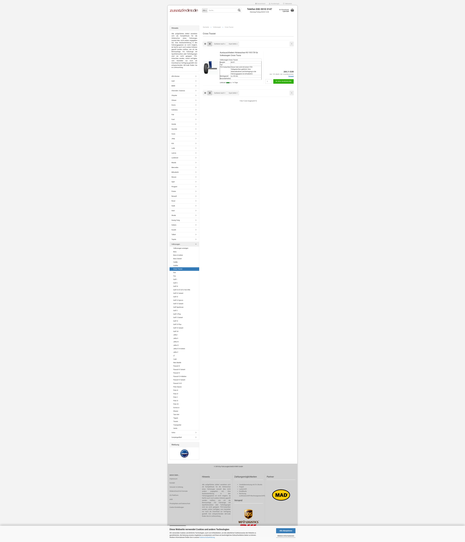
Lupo (175, 359)
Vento (175, 428)
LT (174, 356)
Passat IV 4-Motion (179, 376)
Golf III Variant (178, 293)
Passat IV (176, 373)
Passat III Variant (179, 369)
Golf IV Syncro (178, 300)
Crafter (175, 265)
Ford (172, 119)
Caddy (175, 262)
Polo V (175, 397)
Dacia (173, 105)
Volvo (173, 432)
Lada (173, 148)
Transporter (177, 425)
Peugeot (174, 186)
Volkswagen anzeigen (180, 248)
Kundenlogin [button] (274, 3)
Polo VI (175, 401)
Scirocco (176, 407)
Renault (174, 196)
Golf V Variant (178, 317)
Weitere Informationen (285, 536)
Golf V (175, 310)
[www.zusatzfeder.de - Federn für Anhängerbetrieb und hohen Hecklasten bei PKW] (184, 10)
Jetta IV (176, 345)
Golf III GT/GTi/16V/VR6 (181, 290)
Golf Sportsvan (178, 307)
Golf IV (175, 297)
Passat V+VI (177, 383)
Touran (175, 421)
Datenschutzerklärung (207, 537)
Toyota (173, 239)
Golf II (175, 283)
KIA (172, 143)
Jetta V (175, 352)
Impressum (173, 479)
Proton (173, 191)
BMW (173, 86)
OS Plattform (174, 495)
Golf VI (175, 321)
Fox (174, 276)
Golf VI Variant (178, 328)
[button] (260, 3)
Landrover (174, 158)
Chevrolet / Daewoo (178, 91)
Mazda (173, 162)
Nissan (173, 177)
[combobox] (220, 44)
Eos (174, 272)
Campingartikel (176, 437)
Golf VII (175, 331)
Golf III (175, 286)
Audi (172, 81)
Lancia (173, 153)
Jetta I (175, 335)
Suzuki (173, 230)
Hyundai (174, 129)
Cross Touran (177, 269)
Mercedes (174, 167)
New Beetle (177, 362)
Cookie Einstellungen (177, 507)
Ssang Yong (175, 220)
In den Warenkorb (283, 81)
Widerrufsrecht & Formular (179, 491)
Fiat (172, 114)
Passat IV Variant (179, 380)
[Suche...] (239, 10)
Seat (173, 211)
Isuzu (173, 134)
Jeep (173, 138)
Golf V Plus (177, 314)
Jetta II (175, 338)
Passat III (176, 366)
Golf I (175, 279)
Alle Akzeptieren (285, 531)
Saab (173, 206)
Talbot (173, 234)
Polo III (175, 390)
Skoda (173, 215)
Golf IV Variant (178, 304)
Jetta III (176, 342)
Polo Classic (177, 387)
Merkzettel (288, 3)
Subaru (173, 225)
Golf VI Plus (177, 324)
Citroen (173, 100)
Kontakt (172, 483)
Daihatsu (174, 110)
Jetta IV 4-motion (179, 349)
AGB (171, 499)
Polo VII (176, 404)
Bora (174, 252)
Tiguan (175, 418)
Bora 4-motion (178, 255)
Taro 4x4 (176, 414)
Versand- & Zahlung (176, 487)
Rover (173, 201)
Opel (173, 182)
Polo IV (175, 394)
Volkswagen (175, 244)
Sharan (175, 411)
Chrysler (174, 95)
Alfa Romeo (175, 76)
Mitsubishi (175, 172)
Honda (173, 124)
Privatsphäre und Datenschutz (180, 503)
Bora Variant (177, 259)
